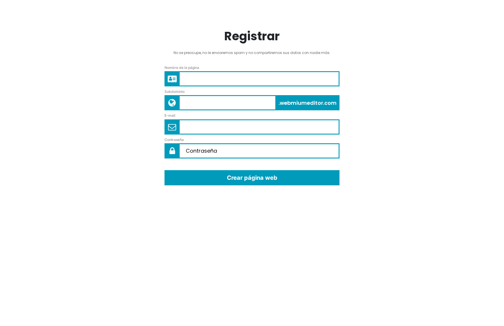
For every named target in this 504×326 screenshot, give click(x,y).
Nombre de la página (181, 67)
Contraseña (174, 139)
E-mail (169, 115)
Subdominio (174, 91)
